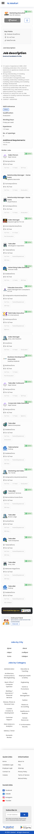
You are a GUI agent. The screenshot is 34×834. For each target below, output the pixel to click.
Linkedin (8, 794)
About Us (21, 761)
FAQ (19, 765)
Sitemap (21, 768)
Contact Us (6, 772)
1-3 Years (15, 168)
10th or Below (8, 602)
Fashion (24, 700)
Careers (5, 775)
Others (6, 109)
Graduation (24, 190)
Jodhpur (25, 652)
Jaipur (9, 652)
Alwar (25, 648)
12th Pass (23, 168)
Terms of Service (23, 775)
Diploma (6, 329)
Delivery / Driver (9, 731)
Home (5, 761)
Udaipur (25, 656)
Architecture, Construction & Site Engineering (9, 676)
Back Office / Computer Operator (9, 684)
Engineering (25, 682)
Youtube (8, 801)
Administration (9, 669)
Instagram (8, 797)
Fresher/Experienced (18, 256)
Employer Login (7, 768)
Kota (9, 656)
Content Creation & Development (9, 711)
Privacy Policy (22, 772)
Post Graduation (9, 236)
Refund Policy (22, 778)
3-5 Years (15, 232)
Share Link (15, 624)
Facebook (8, 790)
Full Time (6, 168)
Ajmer (9, 648)
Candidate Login (8, 765)
